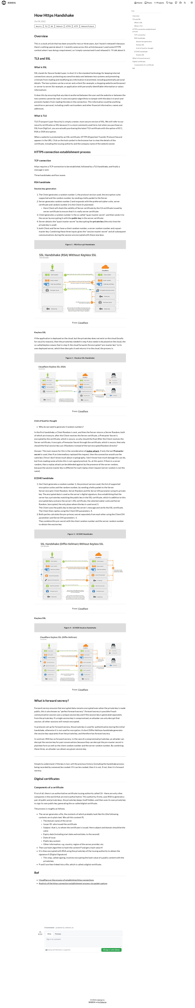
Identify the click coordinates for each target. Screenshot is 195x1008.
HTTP (76, 26)
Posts (149, 3)
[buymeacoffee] (180, 3)
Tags (170, 3)
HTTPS (68, 26)
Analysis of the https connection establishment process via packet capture (73, 883)
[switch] (192, 3)
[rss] (185, 3)
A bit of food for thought (144, 48)
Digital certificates (138, 61)
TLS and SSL (136, 19)
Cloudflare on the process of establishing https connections (66, 880)
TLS (46, 26)
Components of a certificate (144, 65)
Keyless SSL (140, 45)
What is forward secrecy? (141, 58)
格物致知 (12, 3)
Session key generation (144, 41)
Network (59, 26)
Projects (160, 3)
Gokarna (103, 1002)
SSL (52, 26)
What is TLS (138, 26)
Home (139, 3)
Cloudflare (83, 322)
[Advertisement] (80, 904)
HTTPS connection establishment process (144, 30)
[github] (176, 3)
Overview (135, 16)
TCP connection (139, 35)
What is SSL (138, 22)
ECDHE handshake (140, 51)
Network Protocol (87, 26)
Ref (133, 68)
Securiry (39, 26)
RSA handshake (139, 38)
